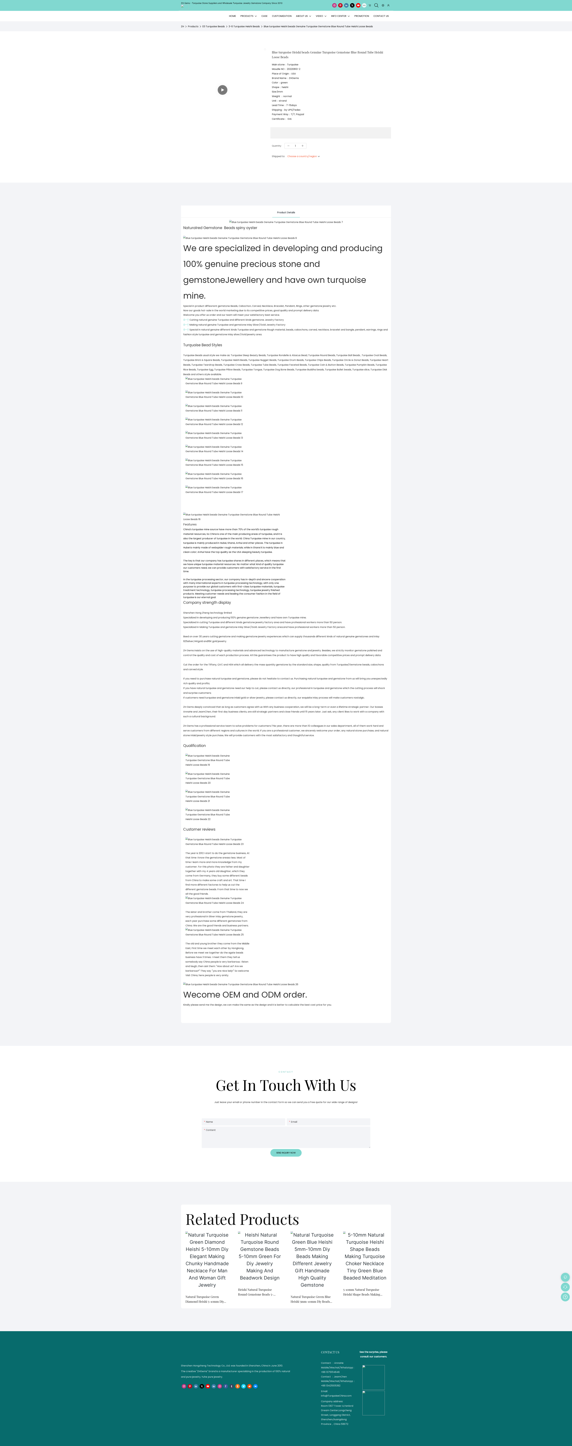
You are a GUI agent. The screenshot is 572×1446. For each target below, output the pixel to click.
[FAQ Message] (565, 1296)
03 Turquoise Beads (213, 26)
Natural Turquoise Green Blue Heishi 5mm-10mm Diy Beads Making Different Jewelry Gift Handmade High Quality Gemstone (311, 1299)
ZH (182, 26)
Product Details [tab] (286, 212)
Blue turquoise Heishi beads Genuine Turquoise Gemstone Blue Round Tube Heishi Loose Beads (318, 26)
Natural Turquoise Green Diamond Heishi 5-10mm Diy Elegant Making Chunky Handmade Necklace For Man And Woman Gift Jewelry (205, 1299)
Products (193, 26)
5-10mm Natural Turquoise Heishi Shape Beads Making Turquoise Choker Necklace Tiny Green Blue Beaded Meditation (365, 1292)
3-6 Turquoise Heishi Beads (244, 26)
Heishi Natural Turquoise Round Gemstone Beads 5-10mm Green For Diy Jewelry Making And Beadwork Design (258, 1292)
